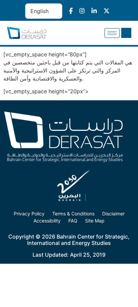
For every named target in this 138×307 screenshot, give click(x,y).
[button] (126, 33)
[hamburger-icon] (112, 33)
